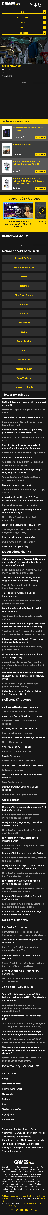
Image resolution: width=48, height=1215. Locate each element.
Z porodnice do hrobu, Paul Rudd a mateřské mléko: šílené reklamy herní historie (23, 665)
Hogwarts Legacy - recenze (17, 733)
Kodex (42, 1196)
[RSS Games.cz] (36, 1210)
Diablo (24, 332)
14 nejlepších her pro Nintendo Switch (23, 853)
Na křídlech (8, 1119)
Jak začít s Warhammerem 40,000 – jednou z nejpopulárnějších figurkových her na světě (24, 997)
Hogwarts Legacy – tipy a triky (18, 537)
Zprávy (18, 1129)
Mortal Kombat (24, 369)
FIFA (24, 350)
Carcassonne (9, 1073)
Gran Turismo (24, 378)
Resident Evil (24, 359)
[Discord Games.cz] (26, 1210)
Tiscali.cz (7, 1129)
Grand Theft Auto (24, 267)
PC (22, 12)
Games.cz (20, 1133)
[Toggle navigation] (44, 4)
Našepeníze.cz (22, 1147)
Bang (5, 1078)
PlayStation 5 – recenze (15, 927)
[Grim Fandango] (24, 50)
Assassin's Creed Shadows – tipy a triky (23, 453)
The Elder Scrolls (24, 295)
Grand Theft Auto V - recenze (18, 761)
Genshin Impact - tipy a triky (17, 485)
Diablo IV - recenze (12, 756)
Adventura (22, 17)
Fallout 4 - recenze (12, 770)
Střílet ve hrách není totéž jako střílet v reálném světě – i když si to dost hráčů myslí (23, 676)
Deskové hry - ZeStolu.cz (20, 1066)
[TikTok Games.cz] (31, 1210)
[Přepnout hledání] (32, 4)
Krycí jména (8, 1114)
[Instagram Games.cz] (21, 1210)
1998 (22, 22)
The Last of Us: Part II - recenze (19, 711)
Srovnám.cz (38, 1147)
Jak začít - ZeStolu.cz (18, 986)
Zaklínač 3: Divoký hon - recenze (20, 707)
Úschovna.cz (28, 1140)
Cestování (7, 1133)
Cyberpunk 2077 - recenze (16, 747)
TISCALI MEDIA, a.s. (30, 1203)
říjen (22, 28)
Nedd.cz (41, 1140)
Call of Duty (24, 323)
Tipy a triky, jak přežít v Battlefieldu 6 (22, 417)
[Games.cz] (11, 4)
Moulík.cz (8, 1144)
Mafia (24, 276)
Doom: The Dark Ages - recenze (20, 794)
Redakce (14, 1196)
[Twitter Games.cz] (17, 1210)
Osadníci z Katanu (12, 1084)
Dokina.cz (32, 1144)
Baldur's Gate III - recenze (16, 751)
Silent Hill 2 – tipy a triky (15, 546)
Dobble (6, 1099)
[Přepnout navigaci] (36, 4)
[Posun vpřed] (43, 210)
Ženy (33, 1129)
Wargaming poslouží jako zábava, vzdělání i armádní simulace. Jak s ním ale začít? (23, 1050)
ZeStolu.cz (8, 1136)
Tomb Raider (24, 341)
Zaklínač (24, 286)
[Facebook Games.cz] (12, 1210)
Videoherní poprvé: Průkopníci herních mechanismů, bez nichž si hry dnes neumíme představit (23, 562)
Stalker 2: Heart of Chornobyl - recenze (23, 737)
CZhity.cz (7, 1147)
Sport (26, 1129)
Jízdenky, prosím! (11, 1109)
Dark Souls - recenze (13, 782)
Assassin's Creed (24, 258)
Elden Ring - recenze (13, 742)
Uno (4, 1104)
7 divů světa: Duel (12, 1089)
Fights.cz (20, 1144)
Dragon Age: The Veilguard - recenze (22, 765)
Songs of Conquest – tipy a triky (19, 505)
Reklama (5, 1196)
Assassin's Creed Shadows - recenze (22, 716)
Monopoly (7, 1094)
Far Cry (24, 313)
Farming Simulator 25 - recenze (19, 728)
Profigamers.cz (35, 1133)
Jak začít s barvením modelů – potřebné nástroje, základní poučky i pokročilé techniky (22, 1008)
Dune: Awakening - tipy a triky (18, 542)
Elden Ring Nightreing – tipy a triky (21, 525)
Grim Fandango (11, 66)
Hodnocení (22, 33)
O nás (12, 1198)
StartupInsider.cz (11, 1151)
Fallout (24, 304)
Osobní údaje (32, 1196)
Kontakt (5, 1198)
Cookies (22, 1196)
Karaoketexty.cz (11, 1140)
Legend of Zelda (24, 387)
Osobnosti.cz (22, 1136)
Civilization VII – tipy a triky (17, 457)
